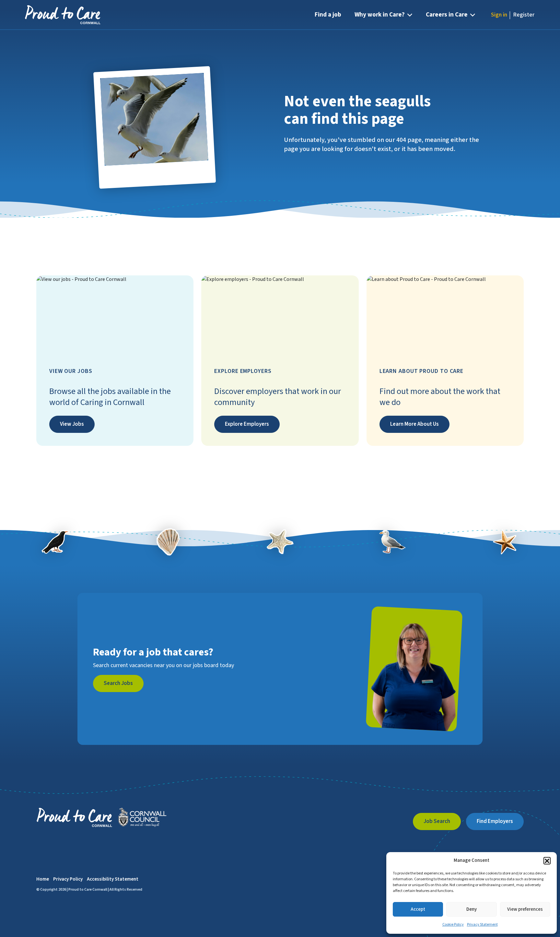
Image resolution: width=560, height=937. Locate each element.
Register (523, 15)
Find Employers (495, 821)
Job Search (437, 821)
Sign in (499, 15)
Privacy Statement (482, 924)
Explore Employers (247, 424)
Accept (418, 909)
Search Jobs (118, 683)
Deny (471, 909)
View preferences (525, 909)
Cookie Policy (453, 924)
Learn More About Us (414, 424)
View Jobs (72, 424)
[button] (547, 860)
